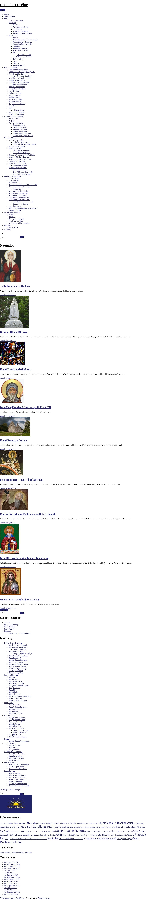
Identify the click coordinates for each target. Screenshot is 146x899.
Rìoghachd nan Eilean (17, 104)
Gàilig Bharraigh (103, 831)
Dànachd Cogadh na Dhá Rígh (20, 159)
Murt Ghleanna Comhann (22, 76)
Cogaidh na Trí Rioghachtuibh (20, 78)
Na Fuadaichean (15, 95)
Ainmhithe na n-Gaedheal (22, 42)
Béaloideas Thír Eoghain (18, 195)
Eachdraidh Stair (10, 67)
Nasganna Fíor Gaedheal (22, 33)
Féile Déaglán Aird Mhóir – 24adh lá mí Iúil (25, 407)
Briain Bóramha (15, 119)
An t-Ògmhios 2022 (11, 886)
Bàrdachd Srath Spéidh (21, 153)
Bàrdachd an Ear (15, 148)
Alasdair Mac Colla (20, 127)
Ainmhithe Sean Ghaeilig (22, 44)
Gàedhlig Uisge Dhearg (48, 831)
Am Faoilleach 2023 (12, 877)
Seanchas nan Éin (15, 206)
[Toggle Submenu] (21, 643)
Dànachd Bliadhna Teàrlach (19, 157)
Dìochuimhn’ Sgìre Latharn (23, 136)
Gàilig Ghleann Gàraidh (19, 834)
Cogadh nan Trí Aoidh (17, 80)
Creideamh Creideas (12, 212)
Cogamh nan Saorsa (20, 204)
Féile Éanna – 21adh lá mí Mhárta (19, 599)
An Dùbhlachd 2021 (12, 892)
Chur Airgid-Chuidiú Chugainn (11, 790)
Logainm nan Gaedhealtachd (20, 633)
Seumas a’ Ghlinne (20, 129)
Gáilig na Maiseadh (11, 839)
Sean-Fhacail (9, 629)
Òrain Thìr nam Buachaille (23, 172)
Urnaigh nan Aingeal (16, 219)
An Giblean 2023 (10, 871)
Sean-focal (15, 852)
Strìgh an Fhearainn (16, 114)
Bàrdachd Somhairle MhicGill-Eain (22, 155)
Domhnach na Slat (16, 221)
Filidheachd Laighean (17, 161)
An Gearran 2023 (11, 875)
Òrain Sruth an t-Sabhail (22, 174)
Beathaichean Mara (20, 50)
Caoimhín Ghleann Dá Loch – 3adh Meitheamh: (28, 514)
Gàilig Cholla (114, 831)
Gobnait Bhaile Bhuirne (14, 332)
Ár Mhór (16, 25)
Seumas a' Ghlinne (23, 852)
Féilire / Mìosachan (16, 21)
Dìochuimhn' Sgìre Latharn (109, 827)
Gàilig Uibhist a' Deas (123, 835)
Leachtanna (17, 29)
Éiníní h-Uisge (18, 59)
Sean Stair (12, 106)
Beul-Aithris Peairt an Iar (18, 193)
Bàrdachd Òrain (10, 138)
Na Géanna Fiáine (15, 99)
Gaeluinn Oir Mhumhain (18, 831)
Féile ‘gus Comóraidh (21, 27)
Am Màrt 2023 (10, 873)
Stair (10, 108)
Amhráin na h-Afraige (17, 146)
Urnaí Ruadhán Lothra (13, 440)
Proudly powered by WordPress (12, 898)
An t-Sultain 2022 (11, 881)
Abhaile (7, 14)
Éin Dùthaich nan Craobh (22, 57)
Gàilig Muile (62, 834)
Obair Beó (12, 23)
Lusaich (16, 63)
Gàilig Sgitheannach (87, 835)
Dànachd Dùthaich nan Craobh (24, 144)
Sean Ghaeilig (9, 627)
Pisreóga (2, 852)
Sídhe (30, 852)
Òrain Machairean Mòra (18, 168)
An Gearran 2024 (11, 862)
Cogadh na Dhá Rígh (16, 74)
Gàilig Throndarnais (105, 834)
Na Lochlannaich (15, 102)
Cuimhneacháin (19, 125)
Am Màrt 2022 (10, 890)
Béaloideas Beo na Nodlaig (19, 187)
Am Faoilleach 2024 (12, 864)
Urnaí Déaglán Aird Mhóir (15, 369)
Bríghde (11, 121)
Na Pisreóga (13, 227)
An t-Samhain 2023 (11, 868)
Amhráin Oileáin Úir (16, 140)
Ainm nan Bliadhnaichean (18, 70)
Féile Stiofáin (14, 180)
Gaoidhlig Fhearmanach (34, 831)
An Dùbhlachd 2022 (12, 879)
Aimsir (15, 38)
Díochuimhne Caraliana (22, 133)
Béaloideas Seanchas (12, 176)
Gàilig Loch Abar (36, 835)
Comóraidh (11, 826)
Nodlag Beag (17, 189)
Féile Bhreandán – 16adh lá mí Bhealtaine (24, 558)
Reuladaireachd (19, 65)
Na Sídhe (7, 225)
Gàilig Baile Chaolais (91, 831)
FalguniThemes (44, 898)
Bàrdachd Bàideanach (21, 151)
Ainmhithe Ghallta (20, 48)
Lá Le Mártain (14, 178)
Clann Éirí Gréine (14, 4)
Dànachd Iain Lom (20, 165)
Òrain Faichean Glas (20, 170)
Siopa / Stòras (9, 16)
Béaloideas (13, 183)
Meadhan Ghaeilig (11, 625)
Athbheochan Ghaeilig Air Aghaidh (22, 72)
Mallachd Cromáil (15, 93)
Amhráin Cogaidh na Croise (19, 223)
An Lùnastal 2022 (11, 883)
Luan (15, 61)
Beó (5, 18)
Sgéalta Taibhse (15, 210)
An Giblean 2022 (10, 888)
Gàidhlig (7, 229)
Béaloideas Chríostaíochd (18, 191)
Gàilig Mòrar (74, 835)
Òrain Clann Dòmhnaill (17, 163)
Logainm (7, 631)
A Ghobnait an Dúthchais (15, 286)
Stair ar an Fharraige (16, 112)
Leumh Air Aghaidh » (8, 295)
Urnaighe (12, 217)
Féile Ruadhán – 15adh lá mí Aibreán (21, 479)
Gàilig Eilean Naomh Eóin (126, 831)
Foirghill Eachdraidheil (17, 89)
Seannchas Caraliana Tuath (19, 200)
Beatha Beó (13, 35)
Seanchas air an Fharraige (19, 197)
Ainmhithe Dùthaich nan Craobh (25, 40)
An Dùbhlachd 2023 (12, 866)
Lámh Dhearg (14, 91)
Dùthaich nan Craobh (17, 87)
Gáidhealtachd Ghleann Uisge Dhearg (23, 208)
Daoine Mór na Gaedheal (13, 116)
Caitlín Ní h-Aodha (20, 131)
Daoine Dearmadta (16, 123)
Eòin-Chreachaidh (24, 55)
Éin (14, 52)
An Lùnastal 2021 (11, 894)
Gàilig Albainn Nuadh (69, 831)
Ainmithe (16, 46)
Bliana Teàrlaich (19, 110)
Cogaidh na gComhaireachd (19, 82)
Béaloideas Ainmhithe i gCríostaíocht (23, 185)
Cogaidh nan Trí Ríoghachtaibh (116, 822)
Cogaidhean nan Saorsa (18, 84)
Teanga (7, 622)
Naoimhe (12, 215)
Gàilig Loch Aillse (49, 835)
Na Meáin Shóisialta (20, 31)
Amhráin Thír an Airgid (21, 142)
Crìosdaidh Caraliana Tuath (23, 202)
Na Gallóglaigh (14, 97)
